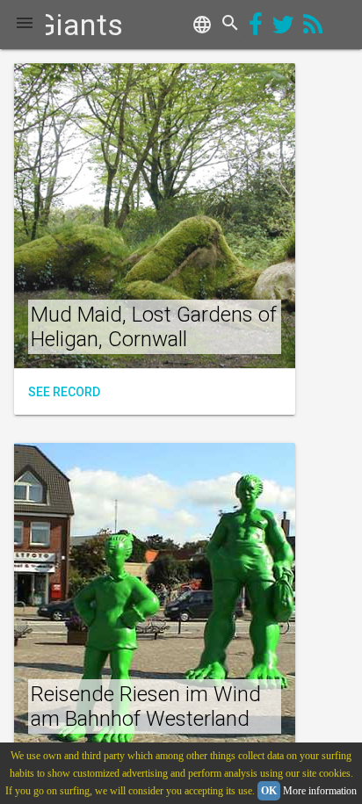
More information (320, 791)
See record (64, 392)
